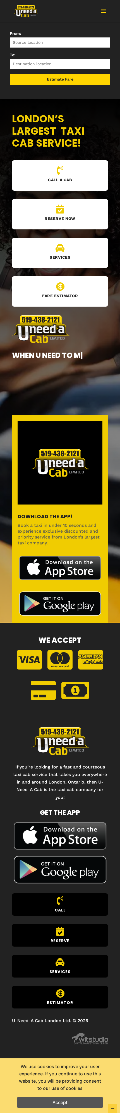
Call (60, 910)
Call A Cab (60, 180)
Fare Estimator (60, 296)
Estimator (60, 1002)
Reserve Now (60, 218)
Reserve (60, 941)
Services (60, 257)
